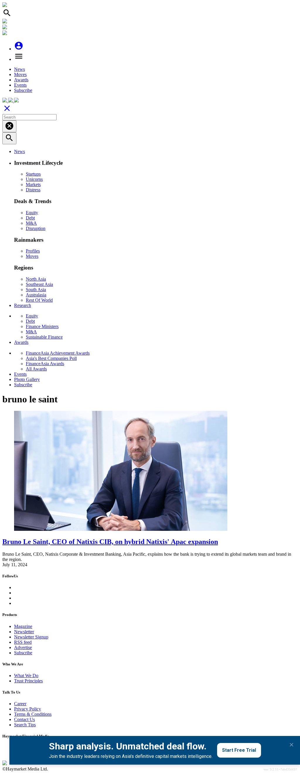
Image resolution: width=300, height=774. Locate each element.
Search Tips (25, 724)
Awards (21, 79)
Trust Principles (28, 680)
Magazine (23, 626)
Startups (33, 173)
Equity (32, 212)
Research (22, 305)
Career (20, 703)
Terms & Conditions (33, 714)
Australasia (36, 294)
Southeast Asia (39, 284)
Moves (20, 74)
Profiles (33, 250)
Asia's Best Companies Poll (51, 358)
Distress (33, 189)
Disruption (35, 228)
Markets (33, 184)
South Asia (36, 289)
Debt (30, 217)
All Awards (36, 368)
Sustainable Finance (44, 336)
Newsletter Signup (31, 636)
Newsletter (24, 631)
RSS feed (23, 642)
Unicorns (34, 179)
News (19, 69)
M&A (31, 223)
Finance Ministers (42, 326)
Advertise (23, 647)
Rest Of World (39, 300)
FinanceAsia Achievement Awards (58, 353)
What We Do (26, 675)
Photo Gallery (27, 379)
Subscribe (23, 90)
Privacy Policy (27, 708)
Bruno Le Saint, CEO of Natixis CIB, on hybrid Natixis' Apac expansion (110, 541)
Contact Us (24, 719)
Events (20, 85)
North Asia (36, 279)
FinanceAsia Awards (45, 363)
